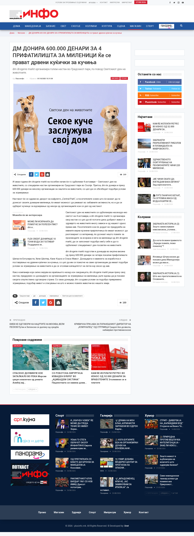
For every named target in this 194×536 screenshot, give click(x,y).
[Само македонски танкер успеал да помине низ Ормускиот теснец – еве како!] (151, 479)
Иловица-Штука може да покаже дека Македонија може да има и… (166, 260)
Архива (92, 3)
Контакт (104, 2)
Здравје (57, 346)
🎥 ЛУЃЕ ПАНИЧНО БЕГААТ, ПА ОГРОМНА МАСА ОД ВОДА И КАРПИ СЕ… (166, 198)
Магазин (135, 26)
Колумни (91, 26)
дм (34, 296)
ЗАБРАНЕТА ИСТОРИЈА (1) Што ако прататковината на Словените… (167, 276)
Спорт (150, 26)
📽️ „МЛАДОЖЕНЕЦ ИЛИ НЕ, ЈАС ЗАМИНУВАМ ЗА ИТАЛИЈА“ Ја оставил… (117, 484)
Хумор (127, 512)
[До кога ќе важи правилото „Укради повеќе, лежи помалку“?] (144, 244)
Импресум (115, 2)
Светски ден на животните (72, 296)
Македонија (33, 26)
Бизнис (51, 26)
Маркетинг (127, 2)
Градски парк (25, 296)
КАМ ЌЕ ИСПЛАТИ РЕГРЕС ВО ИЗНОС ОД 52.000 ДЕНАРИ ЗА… (166, 126)
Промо (124, 78)
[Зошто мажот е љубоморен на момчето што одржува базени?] (151, 460)
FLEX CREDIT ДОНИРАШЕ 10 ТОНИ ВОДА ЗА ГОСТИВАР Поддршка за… (42, 242)
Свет (63, 26)
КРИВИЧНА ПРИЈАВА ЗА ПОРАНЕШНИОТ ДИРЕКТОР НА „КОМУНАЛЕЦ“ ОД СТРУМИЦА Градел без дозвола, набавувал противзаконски (102, 327)
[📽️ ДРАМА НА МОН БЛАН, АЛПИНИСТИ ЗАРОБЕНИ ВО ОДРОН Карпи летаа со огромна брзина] (106, 424)
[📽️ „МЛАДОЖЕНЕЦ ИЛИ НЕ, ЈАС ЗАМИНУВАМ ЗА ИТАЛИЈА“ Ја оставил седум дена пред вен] (106, 482)
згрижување (54, 296)
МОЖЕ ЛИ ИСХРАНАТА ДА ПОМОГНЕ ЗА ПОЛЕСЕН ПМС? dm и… (43, 224)
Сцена (121, 26)
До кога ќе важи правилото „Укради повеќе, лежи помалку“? (167, 243)
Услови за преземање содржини (71, 2)
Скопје (75, 26)
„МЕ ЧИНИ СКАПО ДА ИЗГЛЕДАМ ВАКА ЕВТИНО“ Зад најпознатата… (166, 182)
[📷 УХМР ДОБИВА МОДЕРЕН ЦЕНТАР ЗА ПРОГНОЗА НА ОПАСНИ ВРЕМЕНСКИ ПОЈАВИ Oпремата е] (106, 462)
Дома (16, 26)
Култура (107, 26)
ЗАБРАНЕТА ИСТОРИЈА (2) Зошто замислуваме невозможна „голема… (166, 227)
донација (42, 296)
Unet (126, 526)
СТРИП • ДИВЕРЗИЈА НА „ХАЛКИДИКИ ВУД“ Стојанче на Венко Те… (171, 423)
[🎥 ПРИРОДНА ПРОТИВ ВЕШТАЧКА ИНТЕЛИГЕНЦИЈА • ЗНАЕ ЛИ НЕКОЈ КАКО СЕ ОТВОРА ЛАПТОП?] (151, 440)
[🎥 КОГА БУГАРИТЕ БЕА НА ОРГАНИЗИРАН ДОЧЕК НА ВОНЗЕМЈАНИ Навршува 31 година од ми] (106, 443)
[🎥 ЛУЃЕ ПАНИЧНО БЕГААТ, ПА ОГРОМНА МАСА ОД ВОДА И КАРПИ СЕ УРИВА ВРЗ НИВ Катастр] (144, 199)
